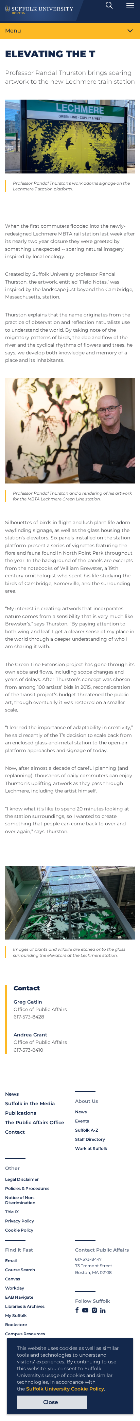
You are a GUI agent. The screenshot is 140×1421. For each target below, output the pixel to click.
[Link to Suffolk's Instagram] (94, 1310)
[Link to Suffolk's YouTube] (85, 1310)
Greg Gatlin (28, 1002)
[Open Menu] (130, 5)
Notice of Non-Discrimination (20, 1200)
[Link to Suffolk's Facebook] (77, 1310)
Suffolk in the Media (30, 1103)
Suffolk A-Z (86, 1130)
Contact (15, 1132)
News (12, 1094)
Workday (14, 1288)
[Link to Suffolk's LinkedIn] (102, 1310)
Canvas (12, 1278)
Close (50, 1402)
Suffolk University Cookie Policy (65, 1389)
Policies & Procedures (27, 1188)
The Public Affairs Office (34, 1122)
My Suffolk (16, 1315)
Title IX (12, 1211)
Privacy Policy (19, 1220)
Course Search (20, 1269)
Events (82, 1121)
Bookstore (16, 1324)
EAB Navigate (19, 1297)
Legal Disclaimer (22, 1179)
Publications (20, 1113)
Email (11, 1260)
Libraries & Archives (25, 1306)
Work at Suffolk (91, 1148)
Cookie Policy (19, 1230)
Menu (13, 30)
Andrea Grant (30, 1035)
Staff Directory (90, 1139)
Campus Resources (25, 1333)
